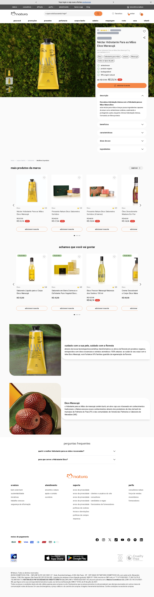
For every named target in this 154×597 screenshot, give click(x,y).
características (106, 133)
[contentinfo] (44, 208)
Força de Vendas (135, 493)
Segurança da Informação (21, 504)
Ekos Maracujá (72, 403)
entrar (132, 14)
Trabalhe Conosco (17, 501)
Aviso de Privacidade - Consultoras (86, 497)
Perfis (51, 7)
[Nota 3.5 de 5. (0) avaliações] (115, 30)
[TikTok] (116, 540)
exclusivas (86, 2)
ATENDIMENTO (51, 485)
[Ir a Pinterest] (129, 540)
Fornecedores (134, 501)
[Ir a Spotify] (135, 540)
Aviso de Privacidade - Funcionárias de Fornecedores (93, 504)
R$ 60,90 (125, 218)
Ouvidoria (48, 497)
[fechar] (150, 2)
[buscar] (98, 13)
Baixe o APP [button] (78, 7)
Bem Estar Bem (17, 490)
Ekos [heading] (18, 208)
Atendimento (64, 7)
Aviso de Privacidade (81, 490)
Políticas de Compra (80, 515)
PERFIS (131, 485)
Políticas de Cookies (81, 508)
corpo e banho (21, 160)
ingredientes (105, 149)
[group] (74, 2)
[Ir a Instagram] (103, 540)
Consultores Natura (136, 490)
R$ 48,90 (90, 218)
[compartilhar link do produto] (144, 37)
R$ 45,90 (55, 218)
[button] (144, 31)
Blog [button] (88, 7)
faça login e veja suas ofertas (70, 2)
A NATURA (14, 485)
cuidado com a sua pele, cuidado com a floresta (89, 345)
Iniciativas (15, 497)
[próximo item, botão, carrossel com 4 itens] (113, 2)
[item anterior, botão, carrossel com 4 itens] (36, 2)
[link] (32, 213)
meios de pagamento (20, 537)
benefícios (104, 124)
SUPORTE (76, 485)
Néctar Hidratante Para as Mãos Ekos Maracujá (116, 44)
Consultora (27, 7)
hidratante (31, 160)
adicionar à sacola (32, 229)
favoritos (118, 14)
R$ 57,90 (20, 218)
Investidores (134, 497)
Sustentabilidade (17, 493)
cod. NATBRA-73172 (103, 52)
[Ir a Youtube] (122, 540)
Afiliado (40, 7)
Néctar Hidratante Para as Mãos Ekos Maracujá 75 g (113, 50)
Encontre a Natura (136, 7)
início (12, 160)
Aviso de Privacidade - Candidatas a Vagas (89, 501)
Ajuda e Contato (51, 493)
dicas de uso (105, 141)
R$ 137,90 (90, 298)
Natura (14, 7)
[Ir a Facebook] (97, 540)
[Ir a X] (110, 540)
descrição (104, 96)
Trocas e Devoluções (81, 511)
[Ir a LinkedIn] (141, 540)
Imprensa (76, 519)
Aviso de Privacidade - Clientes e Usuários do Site (92, 493)
